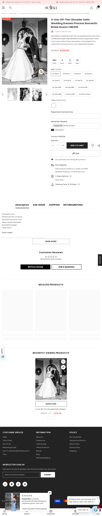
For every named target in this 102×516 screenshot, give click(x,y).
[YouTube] (25, 484)
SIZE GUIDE (39, 204)
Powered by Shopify (25, 501)
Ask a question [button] (66, 266)
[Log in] (91, 7)
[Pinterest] (18, 484)
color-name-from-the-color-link (53, 418)
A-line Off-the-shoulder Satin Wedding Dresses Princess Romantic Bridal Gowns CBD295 (51, 409)
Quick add (51, 404)
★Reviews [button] (100, 260)
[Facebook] (5, 484)
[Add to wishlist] (93, 145)
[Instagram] (11, 484)
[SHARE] (98, 146)
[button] (2, 94)
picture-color (49, 418)
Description (22, 204)
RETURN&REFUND (73, 204)
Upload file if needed (59, 121)
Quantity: (55, 140)
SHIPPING (54, 204)
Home (4, 13)
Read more (50, 241)
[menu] (3, 7)
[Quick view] (63, 367)
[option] (24, 51)
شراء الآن (75, 153)
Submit (47, 474)
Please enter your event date (62, 112)
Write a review (35, 266)
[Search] (10, 7)
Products (12, 13)
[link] (17, 334)
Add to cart (76, 145)
